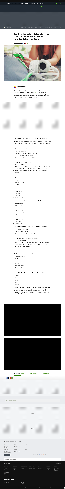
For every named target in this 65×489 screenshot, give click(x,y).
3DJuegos (14, 468)
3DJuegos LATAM (15, 481)
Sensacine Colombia (22, 483)
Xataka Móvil (6, 469)
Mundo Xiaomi (6, 474)
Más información (40, 487)
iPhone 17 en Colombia (15, 27)
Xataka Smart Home (6, 473)
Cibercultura (32, 3)
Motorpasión (40, 468)
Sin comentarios (18, 43)
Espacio (26, 3)
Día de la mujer (33, 377)
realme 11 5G (50, 437)
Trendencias (48, 468)
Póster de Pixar (13, 437)
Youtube (60, 3)
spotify (27, 377)
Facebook (55, 3)
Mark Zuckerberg (23, 27)
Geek (37, 3)
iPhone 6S (25, 449)
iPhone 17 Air (46, 27)
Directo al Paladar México (32, 481)
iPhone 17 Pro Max (30, 27)
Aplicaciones (26, 444)
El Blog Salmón (56, 468)
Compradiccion (48, 471)
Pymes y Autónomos (56, 470)
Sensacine (22, 468)
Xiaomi (25, 451)
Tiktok (56, 3)
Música (23, 377)
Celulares (6, 444)
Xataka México (6, 481)
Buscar (59, 459)
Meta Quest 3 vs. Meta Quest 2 (38, 437)
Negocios (42, 3)
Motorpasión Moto (41, 469)
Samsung (50, 27)
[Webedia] (58, 0)
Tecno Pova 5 (20, 437)
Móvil (22, 3)
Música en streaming (40, 377)
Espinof (22, 469)
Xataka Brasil (6, 482)
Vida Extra (14, 469)
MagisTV (45, 437)
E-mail (27, 43)
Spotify (36, 92)
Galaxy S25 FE (40, 27)
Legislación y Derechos (6, 447)
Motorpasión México (40, 481)
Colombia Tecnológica (12, 3)
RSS (43, 454)
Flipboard (25, 43)
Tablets (15, 444)
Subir (58, 463)
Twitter (53, 3)
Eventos (25, 446)
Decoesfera (48, 469)
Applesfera (6, 471)
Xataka (5, 468)
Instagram (58, 3)
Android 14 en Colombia (27, 437)
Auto (19, 3)
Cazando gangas (17, 446)
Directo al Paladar (32, 468)
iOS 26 (36, 27)
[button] (21, 86)
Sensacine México (24, 481)
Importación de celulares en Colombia (8, 452)
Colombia (15, 449)
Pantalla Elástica (17, 451)
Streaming (19, 377)
